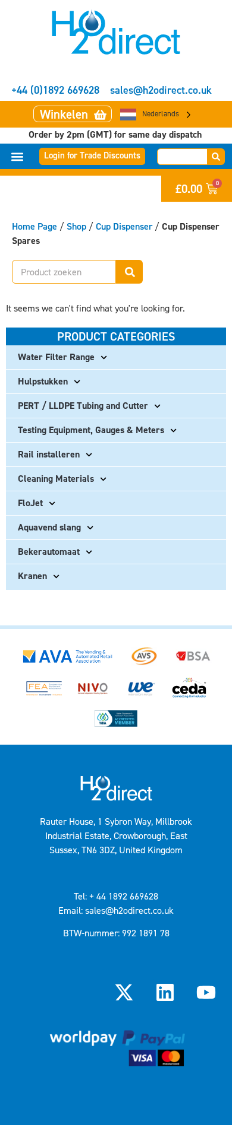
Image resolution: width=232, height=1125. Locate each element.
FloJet (30, 503)
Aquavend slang (49, 527)
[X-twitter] (123, 992)
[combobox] (182, 156)
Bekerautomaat (49, 551)
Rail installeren (49, 454)
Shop (76, 226)
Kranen (32, 576)
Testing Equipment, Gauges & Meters (91, 430)
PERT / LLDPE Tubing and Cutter (83, 405)
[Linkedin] (165, 992)
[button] (17, 156)
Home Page (34, 226)
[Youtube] (206, 992)
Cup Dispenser (124, 226)
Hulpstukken (43, 381)
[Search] (216, 156)
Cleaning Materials (56, 478)
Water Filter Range (56, 357)
